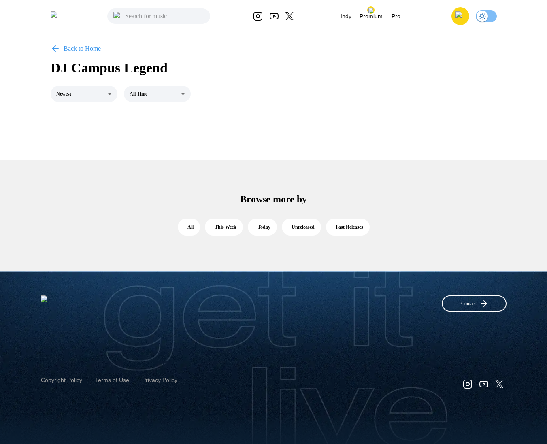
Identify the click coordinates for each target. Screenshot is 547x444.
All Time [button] (138, 94)
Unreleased (303, 227)
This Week (225, 227)
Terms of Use (112, 380)
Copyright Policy (61, 380)
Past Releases (349, 227)
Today (264, 227)
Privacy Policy (159, 380)
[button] (460, 16)
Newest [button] (63, 94)
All (190, 227)
